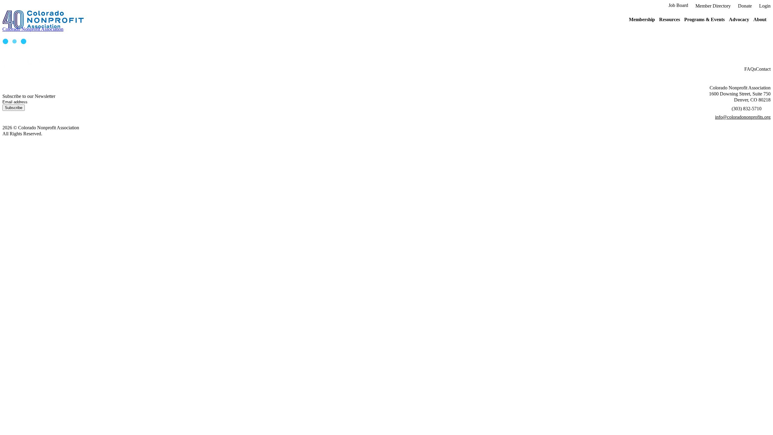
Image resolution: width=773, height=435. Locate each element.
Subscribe (13, 107)
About (759, 19)
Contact (763, 69)
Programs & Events (704, 19)
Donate (745, 5)
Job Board (678, 5)
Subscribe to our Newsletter (28, 96)
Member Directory (713, 5)
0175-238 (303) (747, 108)
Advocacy (739, 19)
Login (765, 5)
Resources (669, 19)
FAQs (750, 69)
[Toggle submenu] (657, 19)
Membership (642, 19)
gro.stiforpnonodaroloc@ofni (743, 117)
